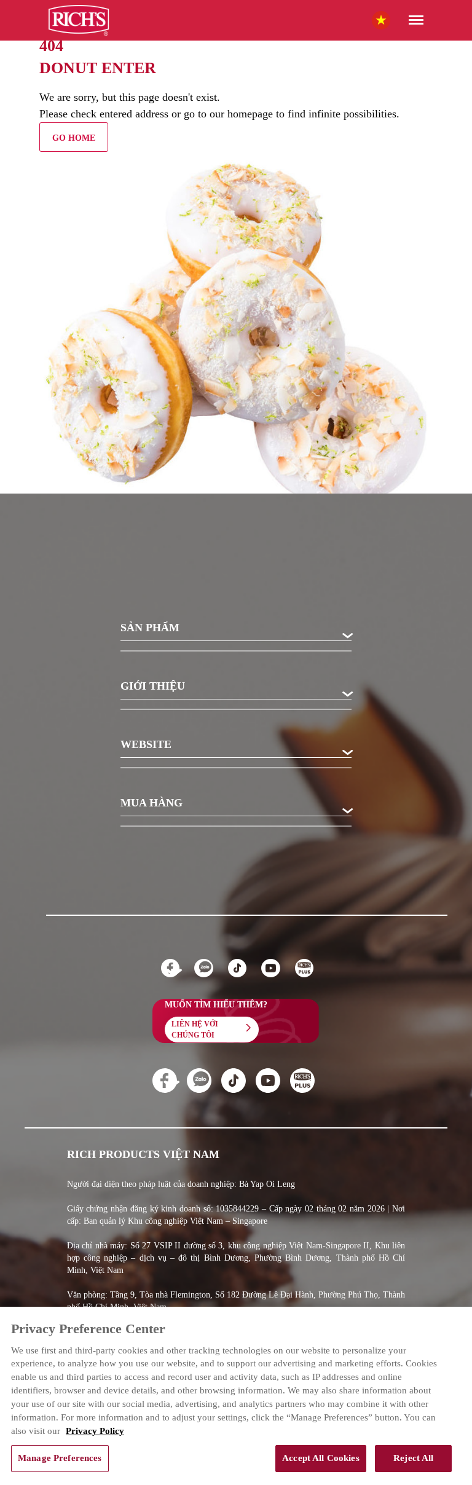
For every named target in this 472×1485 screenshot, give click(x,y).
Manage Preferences (60, 1458)
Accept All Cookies (321, 1458)
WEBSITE (145, 744)
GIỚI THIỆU (152, 686)
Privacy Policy (95, 1431)
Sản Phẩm (149, 628)
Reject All (413, 1458)
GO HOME (73, 138)
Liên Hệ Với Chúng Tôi (194, 1029)
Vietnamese (393, 19)
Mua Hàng (151, 803)
